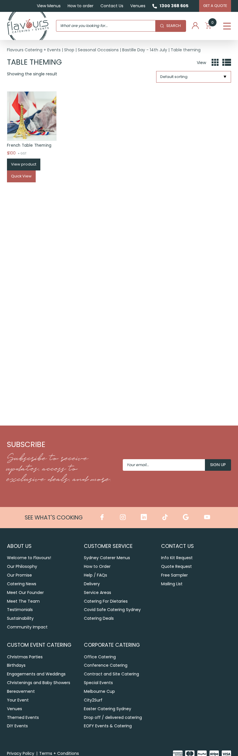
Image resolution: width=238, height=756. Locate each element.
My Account (195, 25)
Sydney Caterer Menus (107, 558)
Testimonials (20, 610)
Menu (227, 26)
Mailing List (172, 584)
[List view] (226, 62)
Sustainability (20, 618)
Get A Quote (215, 5)
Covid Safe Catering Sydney (112, 610)
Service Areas (97, 592)
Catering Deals (99, 618)
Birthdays (16, 665)
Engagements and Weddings (36, 674)
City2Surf (93, 700)
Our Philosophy (22, 566)
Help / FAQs (95, 575)
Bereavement (21, 691)
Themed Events (23, 717)
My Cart (212, 23)
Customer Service (108, 546)
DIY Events (17, 726)
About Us (19, 546)
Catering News (21, 584)
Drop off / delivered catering (113, 717)
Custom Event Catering (39, 644)
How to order (80, 6)
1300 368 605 (174, 6)
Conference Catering (105, 665)
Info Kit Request (177, 558)
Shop (69, 50)
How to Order (97, 566)
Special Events (98, 683)
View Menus (49, 6)
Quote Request (176, 566)
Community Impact (27, 627)
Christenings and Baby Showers (38, 683)
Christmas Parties (25, 657)
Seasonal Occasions (98, 50)
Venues (137, 6)
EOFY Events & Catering (108, 726)
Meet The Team (23, 601)
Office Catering (100, 657)
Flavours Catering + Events (34, 50)
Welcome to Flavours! (29, 558)
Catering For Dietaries (106, 601)
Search (173, 25)
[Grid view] (215, 62)
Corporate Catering (112, 644)
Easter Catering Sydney (107, 709)
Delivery (92, 584)
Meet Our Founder (25, 592)
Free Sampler (174, 575)
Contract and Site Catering (111, 674)
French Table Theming (29, 145)
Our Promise (19, 575)
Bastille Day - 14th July (144, 50)
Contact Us (111, 6)
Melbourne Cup (99, 691)
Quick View (21, 176)
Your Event (18, 700)
